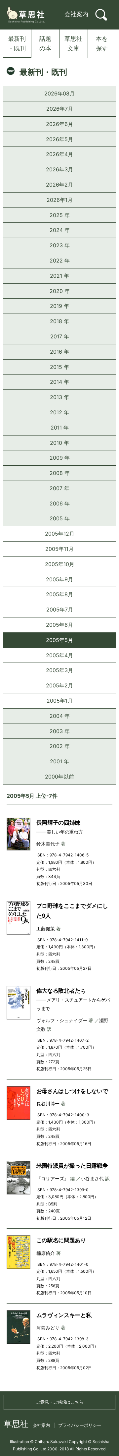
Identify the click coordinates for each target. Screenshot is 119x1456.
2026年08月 (59, 93)
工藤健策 (45, 928)
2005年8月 (59, 594)
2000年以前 (59, 776)
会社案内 (76, 14)
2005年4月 (59, 655)
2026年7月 (59, 108)
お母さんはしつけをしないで (72, 1091)
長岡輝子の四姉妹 (58, 822)
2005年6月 (59, 624)
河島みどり (48, 1327)
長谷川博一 (48, 1103)
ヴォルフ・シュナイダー (61, 1020)
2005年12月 (59, 533)
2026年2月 (59, 184)
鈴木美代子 (48, 843)
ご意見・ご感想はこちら (59, 1402)
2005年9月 (59, 579)
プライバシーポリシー (79, 1425)
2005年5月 (59, 640)
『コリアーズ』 (52, 1178)
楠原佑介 (45, 1253)
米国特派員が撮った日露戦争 (72, 1165)
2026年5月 (59, 139)
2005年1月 (60, 700)
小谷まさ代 (92, 1178)
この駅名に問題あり (61, 1240)
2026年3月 (59, 169)
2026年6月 (59, 124)
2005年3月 (59, 670)
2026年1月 (60, 200)
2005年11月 (59, 549)
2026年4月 (59, 154)
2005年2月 (59, 685)
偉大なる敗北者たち (61, 990)
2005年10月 (59, 564)
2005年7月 (59, 609)
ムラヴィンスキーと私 (64, 1315)
